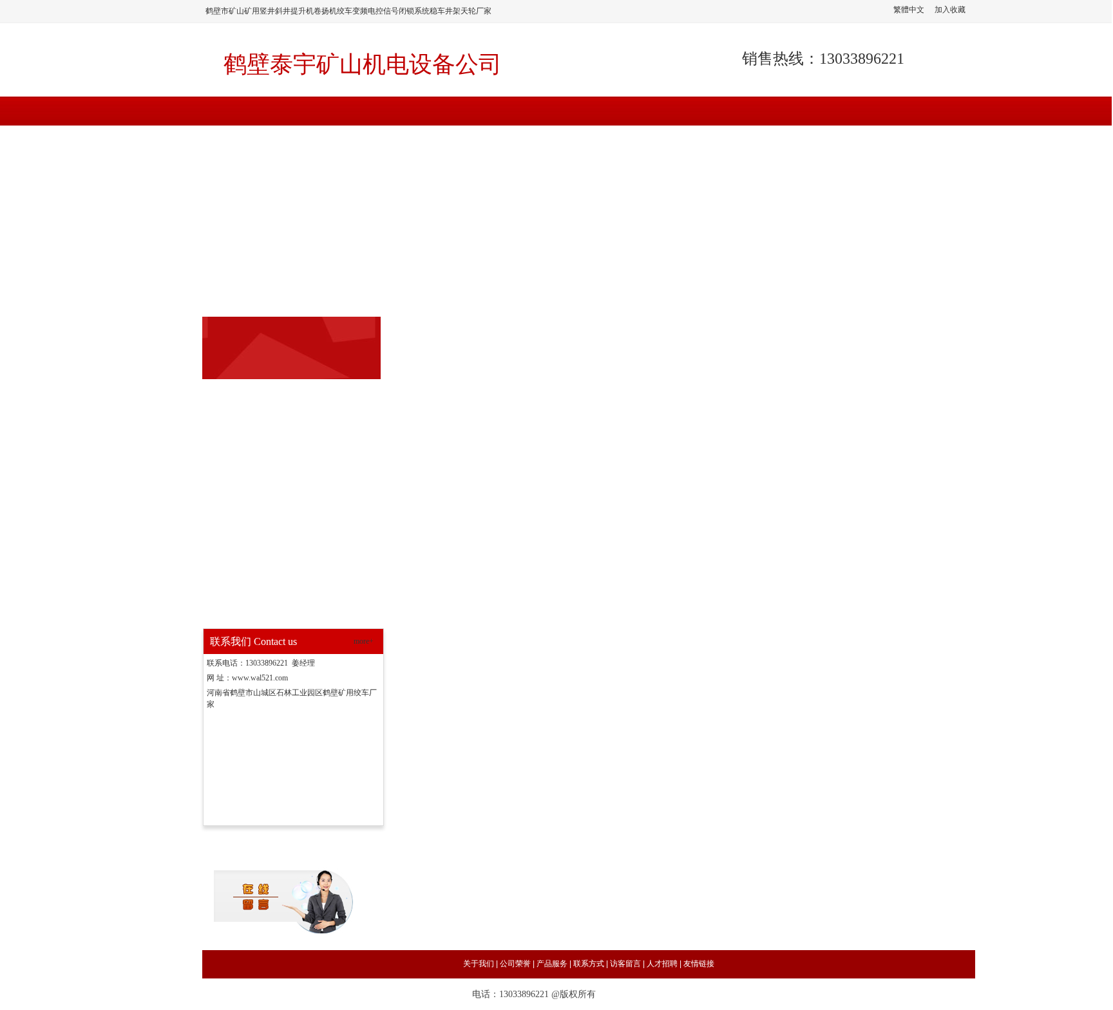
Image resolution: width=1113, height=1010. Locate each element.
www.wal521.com (260, 677)
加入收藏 (950, 9)
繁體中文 (908, 9)
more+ (364, 641)
